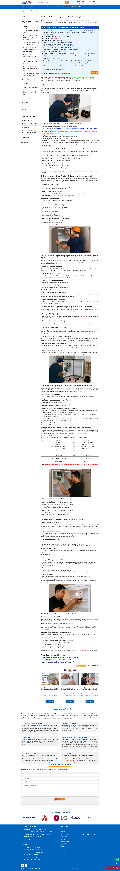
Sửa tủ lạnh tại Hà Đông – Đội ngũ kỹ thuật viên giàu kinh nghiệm (58, 661)
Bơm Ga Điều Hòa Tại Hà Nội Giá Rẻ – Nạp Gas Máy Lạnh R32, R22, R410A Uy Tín (30, 132)
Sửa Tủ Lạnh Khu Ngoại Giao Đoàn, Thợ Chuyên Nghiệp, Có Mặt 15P (89, 689)
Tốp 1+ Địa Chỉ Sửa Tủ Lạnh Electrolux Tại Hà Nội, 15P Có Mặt (30, 93)
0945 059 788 (69, 44)
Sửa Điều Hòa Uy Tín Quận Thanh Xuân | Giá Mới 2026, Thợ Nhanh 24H (30, 68)
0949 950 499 (92, 3)
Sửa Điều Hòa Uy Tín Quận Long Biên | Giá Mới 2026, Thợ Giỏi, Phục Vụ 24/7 (30, 49)
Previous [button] (19, 818)
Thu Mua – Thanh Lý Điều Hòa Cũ (30, 106)
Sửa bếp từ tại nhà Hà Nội (28, 116)
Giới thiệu (31, 6)
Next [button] (100, 818)
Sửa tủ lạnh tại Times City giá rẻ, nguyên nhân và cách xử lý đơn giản (49, 689)
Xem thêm (50, 701)
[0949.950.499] (117, 868)
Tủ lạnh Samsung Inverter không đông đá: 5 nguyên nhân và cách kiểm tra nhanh (70, 689)
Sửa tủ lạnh (47, 6)
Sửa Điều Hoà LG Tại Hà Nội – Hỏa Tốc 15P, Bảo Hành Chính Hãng (30, 30)
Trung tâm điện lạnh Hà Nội (48, 579)
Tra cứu (45, 829)
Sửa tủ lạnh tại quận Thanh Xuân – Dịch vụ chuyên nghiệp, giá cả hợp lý (60, 657)
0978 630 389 (81, 3)
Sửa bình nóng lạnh (56, 6)
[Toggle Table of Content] (49, 84)
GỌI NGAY (94, 72)
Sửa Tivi (80, 6)
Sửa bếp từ (74, 6)
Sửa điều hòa (39, 6)
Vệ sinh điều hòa (26, 113)
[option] (29, 818)
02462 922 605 (68, 42)
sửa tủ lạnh (47, 80)
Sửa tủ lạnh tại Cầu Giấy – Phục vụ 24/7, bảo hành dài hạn (56, 659)
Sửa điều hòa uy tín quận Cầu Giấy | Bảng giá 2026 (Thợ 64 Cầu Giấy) (30, 61)
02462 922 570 (74, 49)
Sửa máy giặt (66, 6)
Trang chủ (24, 6)
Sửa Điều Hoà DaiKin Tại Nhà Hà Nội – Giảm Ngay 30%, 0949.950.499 (30, 37)
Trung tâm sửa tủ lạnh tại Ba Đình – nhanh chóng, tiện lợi (56, 662)
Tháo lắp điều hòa (26, 99)
